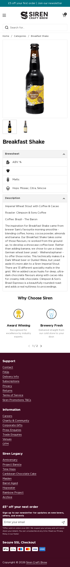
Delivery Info (11, 376)
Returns (7, 390)
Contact (8, 367)
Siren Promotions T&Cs (17, 400)
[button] (64, 15)
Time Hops (9, 469)
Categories (20, 36)
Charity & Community (16, 420)
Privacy (7, 386)
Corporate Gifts (12, 425)
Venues (7, 439)
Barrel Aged (10, 483)
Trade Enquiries (12, 434)
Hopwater (9, 488)
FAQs (6, 372)
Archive (7, 497)
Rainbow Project (13, 492)
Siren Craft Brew (36, 562)
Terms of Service (13, 395)
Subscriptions (11, 381)
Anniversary (10, 460)
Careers (7, 416)
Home (6, 36)
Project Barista (12, 464)
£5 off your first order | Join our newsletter (35, 3)
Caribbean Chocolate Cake (19, 474)
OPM (6, 444)
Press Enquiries (12, 430)
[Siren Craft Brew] (34, 15)
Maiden (7, 478)
